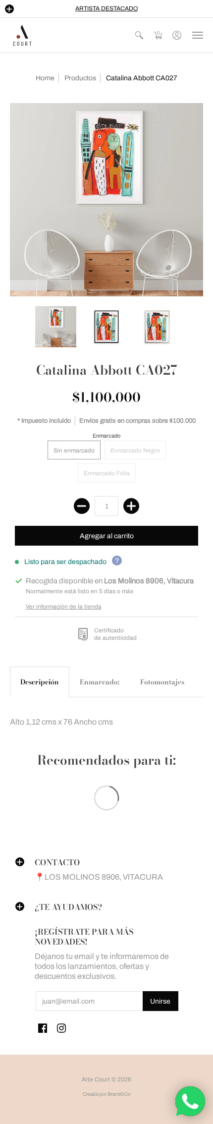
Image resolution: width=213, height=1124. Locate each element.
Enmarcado (106, 436)
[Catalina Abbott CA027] (106, 199)
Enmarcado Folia (107, 473)
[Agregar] (131, 506)
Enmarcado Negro (135, 450)
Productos (80, 78)
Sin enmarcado (74, 450)
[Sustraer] (82, 506)
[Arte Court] (22, 35)
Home (45, 78)
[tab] (39, 682)
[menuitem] (139, 35)
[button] (9, 8)
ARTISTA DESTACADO (106, 8)
